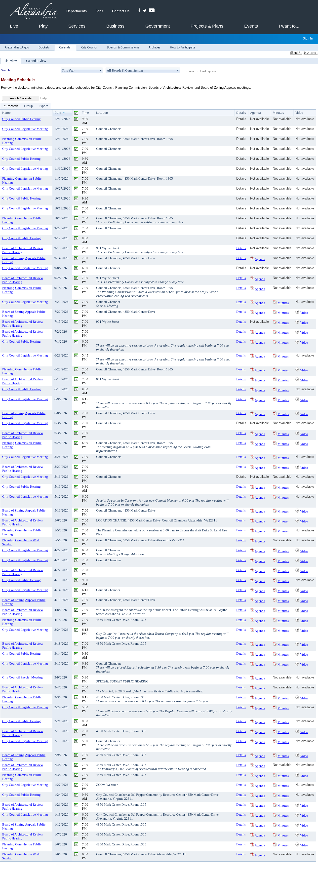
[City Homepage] (34, 11)
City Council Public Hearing (21, 119)
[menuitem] (10, 106)
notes (191, 71)
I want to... (289, 26)
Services (76, 26)
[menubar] (25, 106)
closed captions (207, 71)
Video (304, 313)
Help (43, 98)
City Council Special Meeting (22, 677)
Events (251, 26)
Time (85, 113)
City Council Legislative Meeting (25, 129)
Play (43, 26)
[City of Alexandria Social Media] (146, 11)
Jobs (99, 11)
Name (6, 113)
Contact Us (120, 11)
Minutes (283, 303)
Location (102, 113)
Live (14, 26)
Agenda (260, 259)
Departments (76, 11)
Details (241, 248)
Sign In (308, 38)
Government (157, 26)
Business (115, 26)
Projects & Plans (207, 26)
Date (57, 113)
